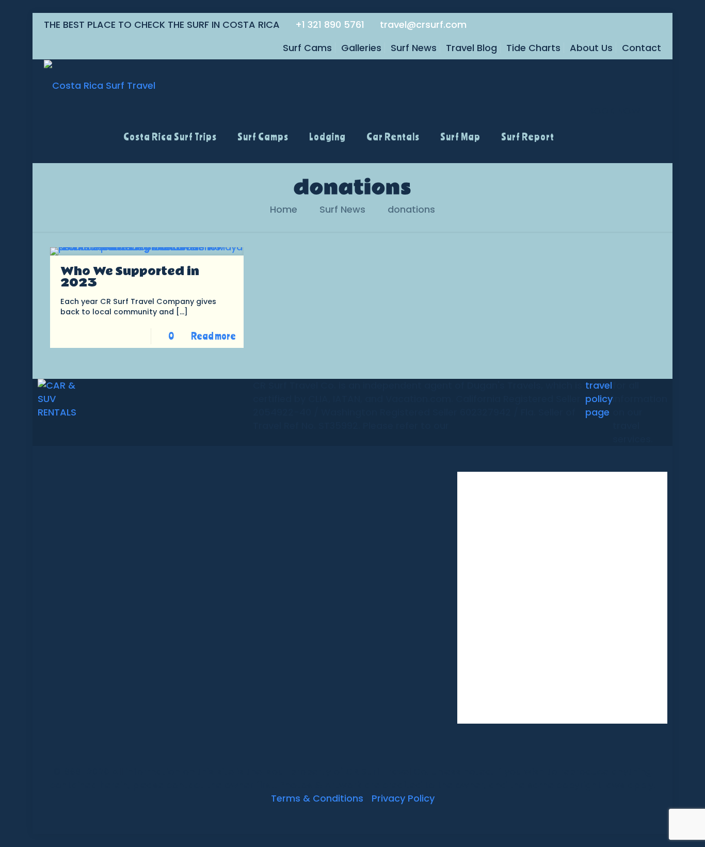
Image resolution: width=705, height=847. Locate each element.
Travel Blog (471, 47)
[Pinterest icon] (358, 817)
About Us (591, 47)
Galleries (361, 47)
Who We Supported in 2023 (129, 277)
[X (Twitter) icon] (336, 817)
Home (283, 209)
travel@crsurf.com (423, 24)
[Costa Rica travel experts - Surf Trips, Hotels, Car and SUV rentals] (99, 85)
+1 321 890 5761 (329, 24)
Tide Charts (533, 47)
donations (411, 209)
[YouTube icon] (347, 817)
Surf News (414, 47)
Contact (641, 47)
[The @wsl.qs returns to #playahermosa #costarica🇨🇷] (491, 632)
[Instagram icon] (369, 817)
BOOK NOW (614, 110)
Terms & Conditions (317, 798)
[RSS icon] (379, 817)
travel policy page (599, 399)
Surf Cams (307, 47)
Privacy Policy (403, 798)
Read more (213, 336)
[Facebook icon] (325, 817)
